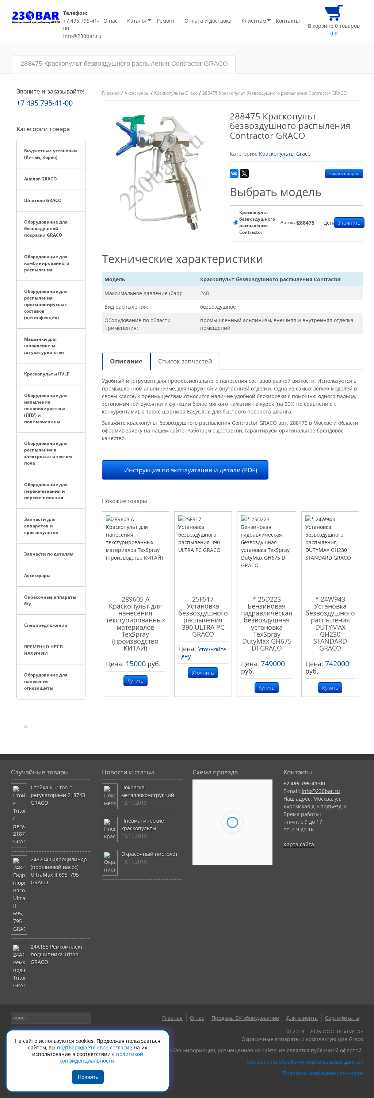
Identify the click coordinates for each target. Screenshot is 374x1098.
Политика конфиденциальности (323, 1073)
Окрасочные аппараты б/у (50, 600)
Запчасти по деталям (48, 554)
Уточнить (349, 222)
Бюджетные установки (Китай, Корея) (50, 154)
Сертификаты (342, 1017)
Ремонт (166, 20)
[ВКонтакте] (234, 173)
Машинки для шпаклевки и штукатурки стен (44, 345)
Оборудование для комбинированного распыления (46, 263)
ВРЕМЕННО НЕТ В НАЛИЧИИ (43, 650)
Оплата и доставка (208, 20)
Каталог (137, 20)
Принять (88, 1077)
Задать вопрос (344, 173)
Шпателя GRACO (43, 200)
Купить (135, 680)
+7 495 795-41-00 (81, 24)
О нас (110, 20)
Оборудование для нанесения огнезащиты (46, 681)
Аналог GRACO (40, 179)
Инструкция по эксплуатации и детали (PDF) (190, 470)
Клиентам (253, 20)
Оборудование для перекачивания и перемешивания (46, 491)
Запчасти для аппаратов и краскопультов (41, 525)
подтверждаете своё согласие (94, 1047)
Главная (172, 1017)
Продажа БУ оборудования (245, 1017)
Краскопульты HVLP (47, 374)
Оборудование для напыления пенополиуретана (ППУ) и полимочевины (46, 408)
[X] (244, 173)
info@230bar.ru (82, 36)
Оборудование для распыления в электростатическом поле (48, 453)
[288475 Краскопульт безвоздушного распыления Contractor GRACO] (162, 173)
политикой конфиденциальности (101, 1057)
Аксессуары (37, 575)
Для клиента (302, 1017)
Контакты (288, 20)
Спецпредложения (45, 625)
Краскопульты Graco (284, 153)
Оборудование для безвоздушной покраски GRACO (46, 228)
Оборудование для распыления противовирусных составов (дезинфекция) (46, 304)
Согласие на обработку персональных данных (305, 1061)
